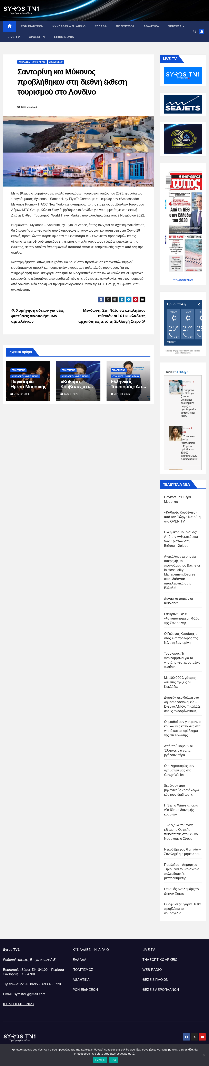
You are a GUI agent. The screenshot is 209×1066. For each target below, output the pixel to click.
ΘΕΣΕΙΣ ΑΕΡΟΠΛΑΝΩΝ (160, 989)
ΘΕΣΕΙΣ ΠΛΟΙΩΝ (155, 979)
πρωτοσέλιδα (183, 280)
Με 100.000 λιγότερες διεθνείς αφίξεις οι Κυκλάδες (180, 682)
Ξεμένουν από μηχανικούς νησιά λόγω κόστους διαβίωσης (181, 790)
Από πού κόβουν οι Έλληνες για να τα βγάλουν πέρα (178, 750)
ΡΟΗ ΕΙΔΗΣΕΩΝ (32, 26)
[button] (194, 31)
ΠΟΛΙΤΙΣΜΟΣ (125, 26)
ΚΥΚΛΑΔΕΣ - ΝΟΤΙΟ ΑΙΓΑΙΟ (32, 62)
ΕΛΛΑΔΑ (101, 26)
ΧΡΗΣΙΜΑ (175, 26)
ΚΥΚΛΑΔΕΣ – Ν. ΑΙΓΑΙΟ (69, 26)
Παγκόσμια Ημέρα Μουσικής (28, 384)
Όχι (113, 1060)
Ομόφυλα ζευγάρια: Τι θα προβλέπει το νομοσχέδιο (182, 909)
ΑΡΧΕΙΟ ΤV (37, 37)
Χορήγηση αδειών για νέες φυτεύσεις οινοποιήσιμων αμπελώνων (37, 316)
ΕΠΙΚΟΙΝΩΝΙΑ (64, 37)
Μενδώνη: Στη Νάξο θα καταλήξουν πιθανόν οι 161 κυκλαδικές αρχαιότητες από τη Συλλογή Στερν (112, 316)
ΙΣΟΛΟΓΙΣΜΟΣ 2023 (18, 1004)
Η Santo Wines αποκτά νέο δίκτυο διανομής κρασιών (181, 810)
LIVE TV (14, 37)
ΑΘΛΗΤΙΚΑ (151, 26)
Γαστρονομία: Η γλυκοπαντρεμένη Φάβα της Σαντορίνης (181, 618)
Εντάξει (100, 1060)
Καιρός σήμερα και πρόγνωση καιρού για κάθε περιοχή (183, 352)
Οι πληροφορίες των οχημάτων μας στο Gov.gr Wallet (179, 770)
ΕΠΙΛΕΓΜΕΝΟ (56, 62)
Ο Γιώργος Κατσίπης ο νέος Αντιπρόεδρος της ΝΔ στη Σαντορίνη (181, 638)
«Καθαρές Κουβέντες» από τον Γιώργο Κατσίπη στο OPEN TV (182, 517)
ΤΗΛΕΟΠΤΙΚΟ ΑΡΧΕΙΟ (159, 959)
